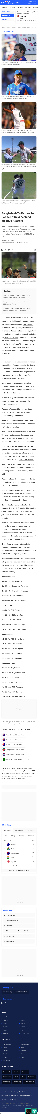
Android (18, 778)
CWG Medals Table (12, 920)
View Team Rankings (19, 866)
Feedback (22, 1092)
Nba (23, 1077)
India (12, 857)
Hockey (25, 1072)
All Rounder (30, 836)
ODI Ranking (19, 830)
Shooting (6, 1082)
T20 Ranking (30, 830)
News (18, 27)
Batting (13, 836)
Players (23, 1030)
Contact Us (13, 1099)
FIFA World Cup (10, 915)
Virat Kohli (9, 925)
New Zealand (15, 853)
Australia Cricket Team (14, 745)
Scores (12, 7)
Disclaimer (5, 1095)
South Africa (14, 849)
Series (19, 7)
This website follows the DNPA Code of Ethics (15, 1103)
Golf (16, 1077)
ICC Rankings (10, 936)
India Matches (7, 15)
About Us (13, 1092)
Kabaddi (31, 1077)
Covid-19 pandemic (26, 459)
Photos (23, 1023)
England (13, 862)
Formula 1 (6, 1072)
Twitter (33, 773)
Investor (13, 1095)
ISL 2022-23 (7, 1044)
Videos (5, 1027)
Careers (4, 1099)
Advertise (4, 1092)
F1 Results (27, 771)
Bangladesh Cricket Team (15, 749)
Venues (5, 1033)
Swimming (17, 1082)
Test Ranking (7, 830)
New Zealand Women (13, 740)
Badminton (7, 1077)
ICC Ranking (25, 1033)
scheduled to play (11, 337)
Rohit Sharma (10, 941)
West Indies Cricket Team (15, 754)
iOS (24, 778)
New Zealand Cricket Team (15, 735)
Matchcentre (7, 1060)
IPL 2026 (5, 19)
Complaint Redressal (25, 1095)
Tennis (16, 1072)
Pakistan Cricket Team (14, 759)
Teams (5, 1030)
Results (23, 1020)
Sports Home (5, 27)
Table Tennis (29, 1082)
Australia (13, 844)
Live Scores (7, 1017)
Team (5, 836)
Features (23, 1027)
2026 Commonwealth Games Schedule (18, 931)
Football (18, 768)
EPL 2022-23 (25, 1044)
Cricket (4, 7)
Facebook (16, 773)
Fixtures (28, 7)
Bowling (21, 836)
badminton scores (17, 771)
